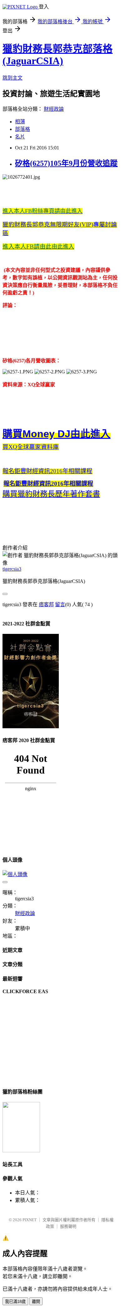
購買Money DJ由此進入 (56, 433)
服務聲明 (68, 1226)
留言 (60, 604)
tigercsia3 (12, 569)
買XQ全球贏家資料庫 (31, 447)
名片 (20, 136)
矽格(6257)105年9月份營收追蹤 (66, 163)
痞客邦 (46, 604)
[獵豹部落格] (21, 1150)
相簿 (20, 121)
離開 (36, 1301)
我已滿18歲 (15, 1301)
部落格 (22, 129)
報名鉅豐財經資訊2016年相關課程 (47, 471)
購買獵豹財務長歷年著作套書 (51, 493)
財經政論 (54, 109)
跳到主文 (13, 78)
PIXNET (30, 1219)
